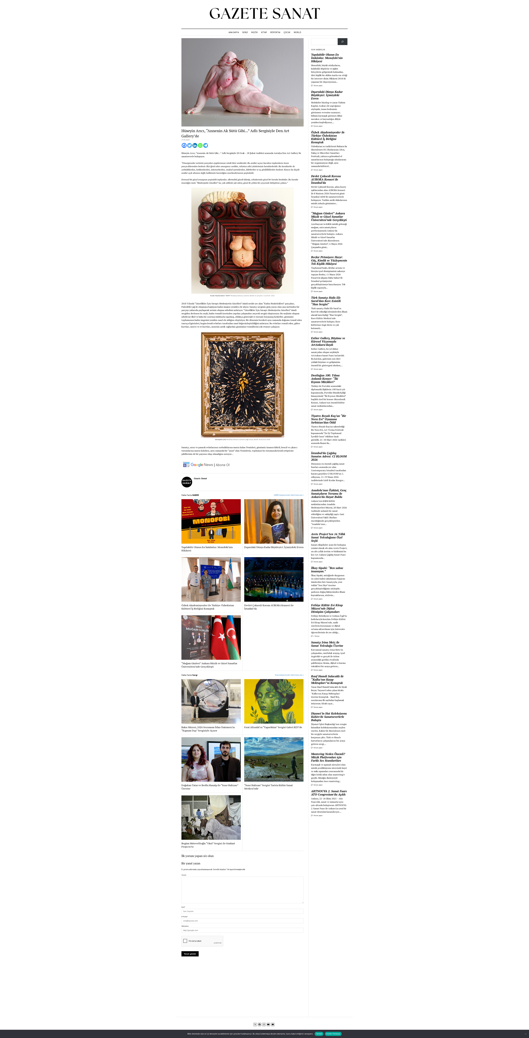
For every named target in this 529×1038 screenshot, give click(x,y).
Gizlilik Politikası (333, 1034)
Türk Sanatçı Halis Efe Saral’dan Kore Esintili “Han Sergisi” (326, 301)
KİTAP (264, 32)
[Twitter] (189, 145)
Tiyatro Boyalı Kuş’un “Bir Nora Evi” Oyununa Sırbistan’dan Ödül (328, 419)
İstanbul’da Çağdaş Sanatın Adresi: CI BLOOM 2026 (329, 456)
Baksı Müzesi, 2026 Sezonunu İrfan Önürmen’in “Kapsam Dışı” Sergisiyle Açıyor (208, 729)
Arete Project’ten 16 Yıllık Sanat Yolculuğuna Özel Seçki (328, 537)
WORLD (297, 32)
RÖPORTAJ (275, 32)
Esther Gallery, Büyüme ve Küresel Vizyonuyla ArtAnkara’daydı (328, 341)
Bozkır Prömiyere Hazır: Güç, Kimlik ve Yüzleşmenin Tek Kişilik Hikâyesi (329, 260)
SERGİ (245, 32)
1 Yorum (316, 636)
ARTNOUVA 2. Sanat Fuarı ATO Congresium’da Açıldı (329, 792)
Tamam (319, 1034)
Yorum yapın (317, 85)
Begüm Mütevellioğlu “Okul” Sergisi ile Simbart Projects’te (208, 845)
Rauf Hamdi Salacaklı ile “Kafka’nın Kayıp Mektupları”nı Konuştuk (327, 679)
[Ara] (342, 41)
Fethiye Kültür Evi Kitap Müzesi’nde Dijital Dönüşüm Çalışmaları (327, 608)
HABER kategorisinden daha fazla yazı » (289, 495)
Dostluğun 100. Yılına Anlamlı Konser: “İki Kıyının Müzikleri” (325, 379)
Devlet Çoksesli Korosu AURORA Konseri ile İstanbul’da (269, 607)
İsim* (183, 907)
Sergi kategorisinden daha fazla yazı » (289, 675)
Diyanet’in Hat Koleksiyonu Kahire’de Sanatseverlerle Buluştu (329, 717)
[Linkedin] (194, 145)
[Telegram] (205, 145)
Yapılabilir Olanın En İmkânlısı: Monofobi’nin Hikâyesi (207, 548)
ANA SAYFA (234, 32)
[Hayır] (525, 1033)
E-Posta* (184, 917)
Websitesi (185, 926)
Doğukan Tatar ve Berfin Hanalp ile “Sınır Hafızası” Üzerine (209, 787)
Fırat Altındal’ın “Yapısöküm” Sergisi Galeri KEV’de (273, 727)
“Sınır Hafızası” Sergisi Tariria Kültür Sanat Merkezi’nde (268, 787)
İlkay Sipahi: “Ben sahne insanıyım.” (327, 569)
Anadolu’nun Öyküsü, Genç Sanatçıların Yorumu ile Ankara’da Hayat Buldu (328, 493)
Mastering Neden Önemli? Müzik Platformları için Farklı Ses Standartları (328, 757)
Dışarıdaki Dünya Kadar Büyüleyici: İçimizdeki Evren (273, 547)
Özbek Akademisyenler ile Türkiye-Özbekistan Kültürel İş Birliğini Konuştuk (207, 607)
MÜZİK (254, 32)
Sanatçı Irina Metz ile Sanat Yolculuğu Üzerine (327, 644)
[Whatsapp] (200, 145)
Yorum (183, 875)
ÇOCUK (287, 32)
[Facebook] (184, 145)
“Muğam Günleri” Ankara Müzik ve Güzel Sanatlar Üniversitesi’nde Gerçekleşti (209, 665)
